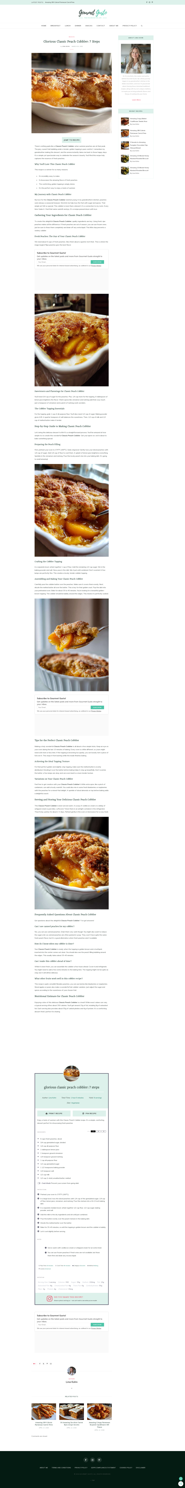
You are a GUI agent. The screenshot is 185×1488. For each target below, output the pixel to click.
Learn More (136, 100)
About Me (113, 26)
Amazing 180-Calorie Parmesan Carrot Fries (59, 2)
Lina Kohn (65, 46)
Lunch (68, 26)
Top (93, 1480)
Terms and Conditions (61, 1468)
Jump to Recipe (72, 140)
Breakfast (56, 26)
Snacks (88, 26)
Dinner (78, 26)
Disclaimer (140, 1468)
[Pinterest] (21, 156)
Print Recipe (55, 1113)
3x (103, 1131)
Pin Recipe (90, 1113)
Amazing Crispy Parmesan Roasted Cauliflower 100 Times (99, 1425)
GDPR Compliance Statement (103, 1468)
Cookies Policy (126, 1468)
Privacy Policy (130, 26)
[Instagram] (92, 1459)
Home (43, 26)
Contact (101, 26)
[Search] (141, 25)
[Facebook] (21, 145)
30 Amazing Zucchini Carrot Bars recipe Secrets (71, 1424)
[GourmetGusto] (92, 14)
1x (93, 1131)
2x (98, 1131)
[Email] (21, 161)
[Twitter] (21, 150)
